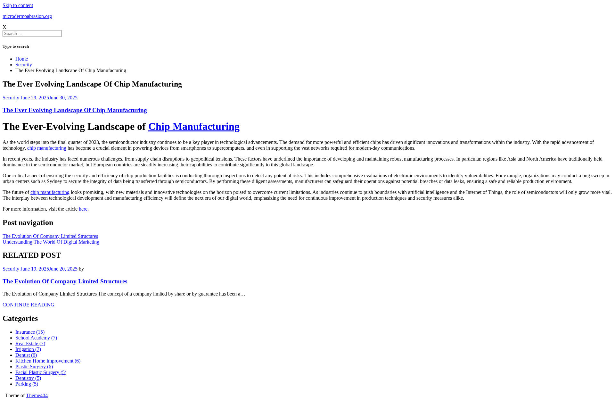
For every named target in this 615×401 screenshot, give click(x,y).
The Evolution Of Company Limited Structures (50, 236)
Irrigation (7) (28, 349)
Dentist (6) (26, 355)
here (83, 209)
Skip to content (18, 5)
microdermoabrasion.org (27, 16)
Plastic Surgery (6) (34, 366)
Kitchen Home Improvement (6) (47, 360)
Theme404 (37, 395)
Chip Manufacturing (194, 126)
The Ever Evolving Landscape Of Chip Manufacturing (75, 110)
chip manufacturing (46, 148)
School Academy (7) (36, 337)
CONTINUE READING (28, 304)
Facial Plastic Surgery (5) (40, 372)
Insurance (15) (30, 332)
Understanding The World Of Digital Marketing (51, 242)
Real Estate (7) (30, 343)
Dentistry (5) (28, 378)
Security (11, 97)
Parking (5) (26, 384)
